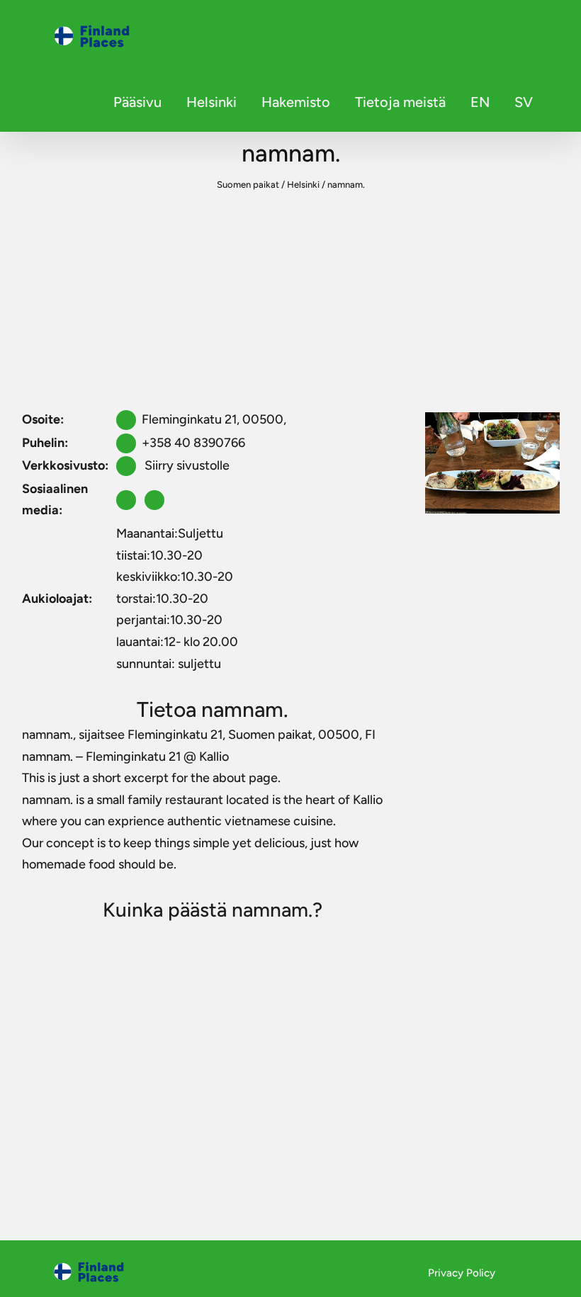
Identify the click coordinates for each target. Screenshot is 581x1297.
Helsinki (211, 102)
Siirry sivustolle (186, 465)
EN (480, 102)
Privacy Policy (461, 1273)
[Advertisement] (290, 302)
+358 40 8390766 (193, 443)
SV (523, 102)
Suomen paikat (248, 184)
